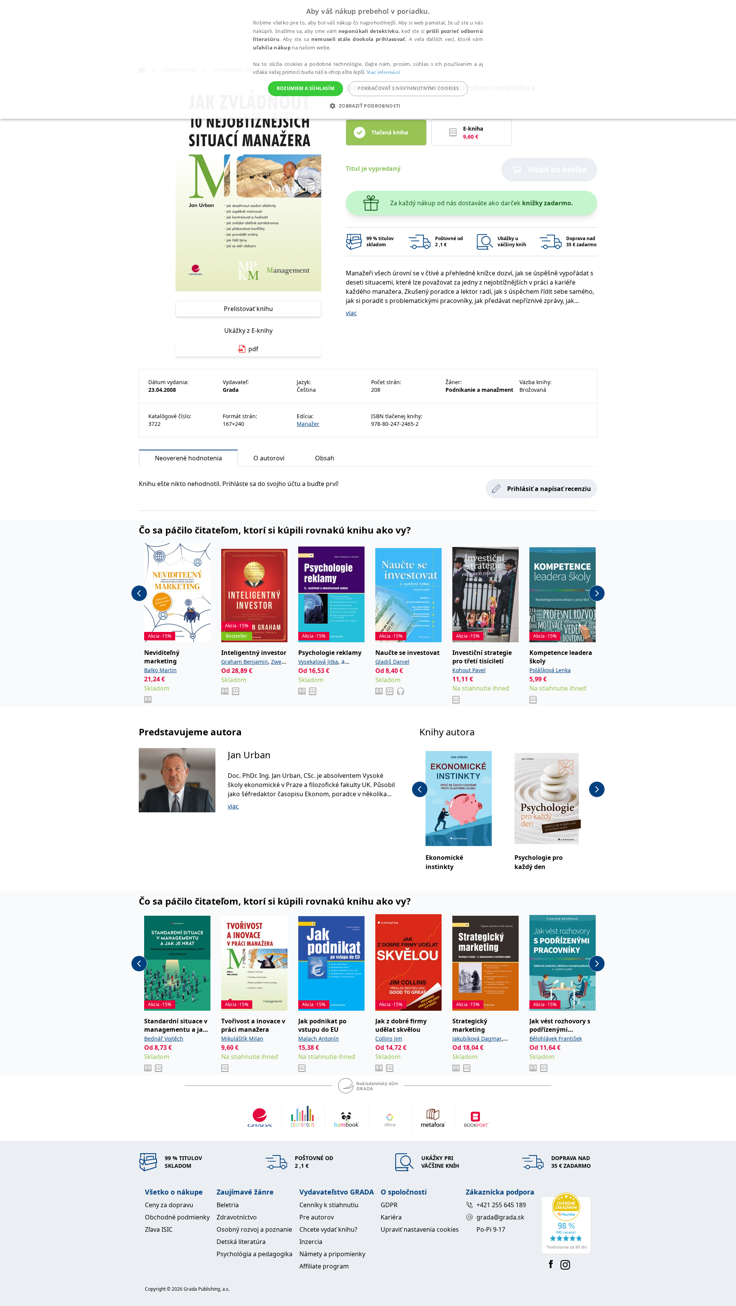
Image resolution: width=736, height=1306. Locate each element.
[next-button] (597, 593)
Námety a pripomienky (332, 1254)
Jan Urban (249, 754)
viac (351, 313)
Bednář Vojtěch (163, 1038)
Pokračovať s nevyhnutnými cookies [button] (408, 88)
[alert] (368, 59)
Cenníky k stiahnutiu (328, 1205)
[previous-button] (139, 593)
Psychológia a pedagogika (254, 1254)
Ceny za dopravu (169, 1205)
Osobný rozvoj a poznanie (254, 1229)
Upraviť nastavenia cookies (420, 1229)
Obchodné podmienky (177, 1217)
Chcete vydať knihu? (328, 1229)
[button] (367, 106)
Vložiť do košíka (557, 169)
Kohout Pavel (469, 670)
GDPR (389, 1205)
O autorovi (268, 458)
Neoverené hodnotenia (188, 458)
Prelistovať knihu (248, 308)
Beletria (228, 1205)
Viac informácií (383, 72)
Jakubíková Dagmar (477, 1038)
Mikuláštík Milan (242, 1038)
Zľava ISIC (158, 1229)
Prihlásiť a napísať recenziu (549, 488)
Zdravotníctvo (237, 1217)
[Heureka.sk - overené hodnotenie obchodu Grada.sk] (566, 1223)
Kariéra (391, 1217)
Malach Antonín (318, 1038)
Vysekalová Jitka (318, 661)
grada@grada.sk (500, 1217)
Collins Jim (388, 1038)
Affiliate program (324, 1266)
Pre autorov (316, 1217)
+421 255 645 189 (501, 1205)
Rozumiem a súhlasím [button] (306, 88)
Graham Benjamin (244, 661)
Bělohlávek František (555, 1038)
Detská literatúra (241, 1241)
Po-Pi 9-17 (490, 1229)
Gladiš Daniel (392, 661)
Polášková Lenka (550, 670)
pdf (253, 349)
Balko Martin (160, 670)
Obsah (324, 458)
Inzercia (310, 1241)
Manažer (308, 423)
